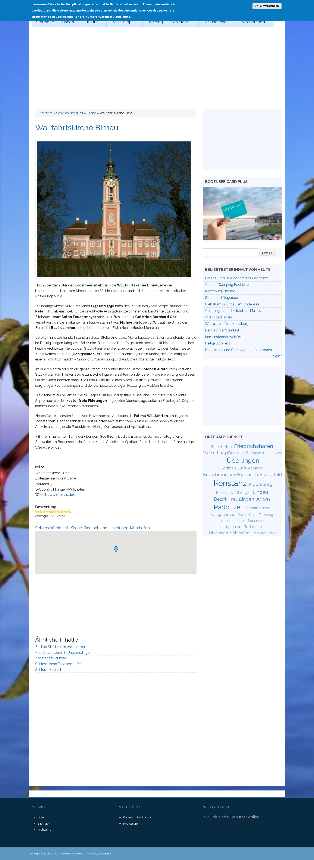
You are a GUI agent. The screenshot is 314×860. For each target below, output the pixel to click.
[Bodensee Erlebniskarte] (242, 238)
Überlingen (243, 460)
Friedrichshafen (253, 446)
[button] (116, 549)
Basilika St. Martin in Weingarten (60, 647)
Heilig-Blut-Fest (217, 343)
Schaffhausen (258, 508)
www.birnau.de (62, 495)
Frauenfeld (271, 474)
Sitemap (43, 823)
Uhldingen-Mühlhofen (129, 528)
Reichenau (224, 492)
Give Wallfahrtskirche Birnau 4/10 (48, 511)
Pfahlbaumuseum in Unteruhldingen (63, 653)
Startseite (45, 22)
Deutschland (95, 528)
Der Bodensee (213, 22)
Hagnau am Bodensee (242, 526)
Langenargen (223, 514)
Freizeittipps (120, 22)
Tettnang (266, 515)
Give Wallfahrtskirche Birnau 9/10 (66, 511)
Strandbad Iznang (219, 317)
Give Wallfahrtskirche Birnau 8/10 (62, 511)
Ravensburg (247, 515)
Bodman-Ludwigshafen (242, 468)
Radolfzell (229, 507)
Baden (66, 22)
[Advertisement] (157, 64)
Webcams (44, 829)
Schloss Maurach (48, 670)
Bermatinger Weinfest (222, 330)
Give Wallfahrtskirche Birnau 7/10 (59, 511)
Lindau (260, 492)
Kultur (90, 22)
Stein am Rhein (263, 533)
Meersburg (260, 484)
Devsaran (104, 853)
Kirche (91, 113)
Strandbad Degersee (221, 298)
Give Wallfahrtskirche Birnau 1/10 (37, 511)
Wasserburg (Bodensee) (225, 452)
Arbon (263, 499)
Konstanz (230, 483)
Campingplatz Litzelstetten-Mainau (233, 311)
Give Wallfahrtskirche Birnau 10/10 (70, 511)
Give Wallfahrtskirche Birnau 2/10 (41, 511)
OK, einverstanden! (267, 5)
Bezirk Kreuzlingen (234, 499)
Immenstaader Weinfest (224, 337)
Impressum (130, 823)
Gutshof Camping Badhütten (228, 285)
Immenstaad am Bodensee (242, 521)
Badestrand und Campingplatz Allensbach (238, 350)
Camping (155, 22)
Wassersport (251, 22)
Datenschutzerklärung (137, 817)
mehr (277, 356)
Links (41, 817)
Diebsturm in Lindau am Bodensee (232, 304)
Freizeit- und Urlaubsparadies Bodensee (236, 278)
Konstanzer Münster (51, 658)
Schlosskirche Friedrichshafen (58, 664)
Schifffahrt (178, 22)
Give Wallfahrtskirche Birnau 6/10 (55, 511)
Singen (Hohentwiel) (266, 453)
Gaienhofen (221, 446)
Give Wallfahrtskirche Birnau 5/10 (51, 511)
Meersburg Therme (220, 291)
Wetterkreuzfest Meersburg (226, 324)
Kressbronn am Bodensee (230, 474)
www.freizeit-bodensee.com (67, 853)
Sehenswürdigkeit (69, 113)
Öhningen (243, 493)
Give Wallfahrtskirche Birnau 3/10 (44, 511)
